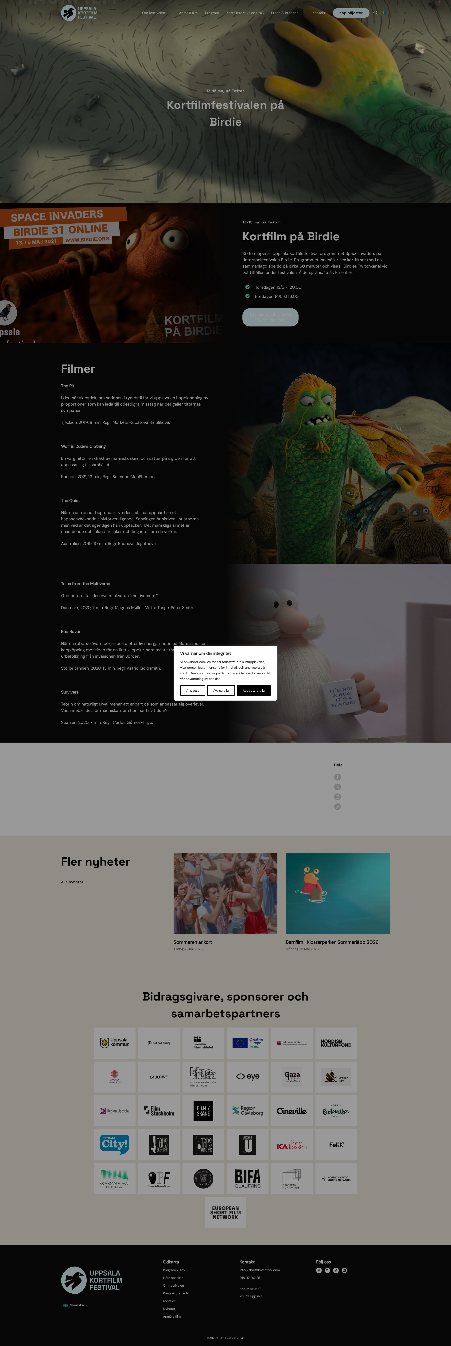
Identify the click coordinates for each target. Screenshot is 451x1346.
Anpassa (192, 690)
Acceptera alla (254, 690)
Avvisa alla (221, 690)
